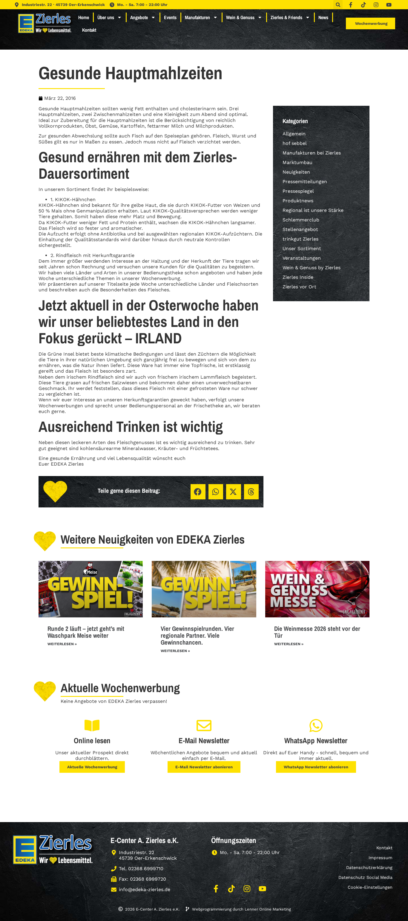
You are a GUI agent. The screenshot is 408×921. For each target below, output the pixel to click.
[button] (338, 4)
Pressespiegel (298, 191)
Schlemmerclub (301, 220)
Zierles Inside (298, 277)
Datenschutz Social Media (365, 877)
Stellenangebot (300, 229)
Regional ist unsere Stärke (313, 210)
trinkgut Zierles (300, 239)
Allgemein (294, 134)
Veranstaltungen (302, 258)
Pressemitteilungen (305, 181)
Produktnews (298, 201)
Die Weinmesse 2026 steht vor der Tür (317, 632)
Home (83, 17)
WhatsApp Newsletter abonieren (316, 767)
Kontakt (89, 30)
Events (170, 17)
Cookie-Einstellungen (370, 887)
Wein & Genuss (240, 17)
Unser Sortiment (302, 248)
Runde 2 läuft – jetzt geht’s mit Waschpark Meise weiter (85, 632)
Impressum (380, 857)
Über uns (105, 17)
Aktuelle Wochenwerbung (92, 767)
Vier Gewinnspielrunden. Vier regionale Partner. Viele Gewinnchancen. (197, 635)
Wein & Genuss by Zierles (311, 267)
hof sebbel (295, 143)
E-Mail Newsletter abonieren (204, 767)
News (323, 17)
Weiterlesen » (62, 644)
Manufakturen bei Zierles (312, 153)
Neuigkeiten (296, 172)
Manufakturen (197, 17)
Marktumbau (297, 162)
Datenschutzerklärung (369, 867)
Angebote (139, 17)
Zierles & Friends (286, 17)
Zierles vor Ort (299, 287)
